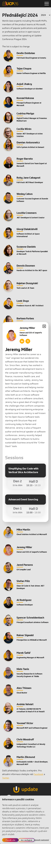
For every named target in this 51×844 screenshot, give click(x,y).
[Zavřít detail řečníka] (44, 326)
